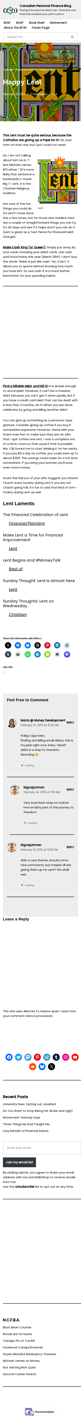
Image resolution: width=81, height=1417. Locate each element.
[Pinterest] (37, 1057)
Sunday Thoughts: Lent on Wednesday (28, 603)
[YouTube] (75, 1057)
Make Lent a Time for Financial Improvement (33, 537)
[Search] (72, 36)
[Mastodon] (27, 1057)
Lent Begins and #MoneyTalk (32, 560)
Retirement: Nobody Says (21, 1117)
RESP (7, 23)
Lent (54, 94)
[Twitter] (18, 1057)
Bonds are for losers (17, 1334)
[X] (51, 1066)
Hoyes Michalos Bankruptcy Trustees (29, 1354)
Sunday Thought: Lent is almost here (39, 580)
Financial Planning (27, 523)
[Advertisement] (40, 334)
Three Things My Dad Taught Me (26, 1124)
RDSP (20, 23)
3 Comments (38, 94)
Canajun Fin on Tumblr (19, 1341)
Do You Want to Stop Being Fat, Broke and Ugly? (38, 1111)
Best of (16, 569)
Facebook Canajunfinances (23, 1347)
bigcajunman (34, 787)
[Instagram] (65, 1057)
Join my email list (19, 1162)
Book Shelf (37, 23)
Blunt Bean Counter (17, 1327)
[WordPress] (46, 1057)
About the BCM (15, 28)
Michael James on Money (21, 1361)
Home (32, 70)
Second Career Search (19, 1374)
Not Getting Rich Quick (19, 1367)
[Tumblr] (56, 1057)
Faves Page (41, 28)
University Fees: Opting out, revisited (29, 1104)
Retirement (58, 23)
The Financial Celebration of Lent (35, 514)
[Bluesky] (42, 1066)
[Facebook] (9, 1057)
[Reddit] (32, 1066)
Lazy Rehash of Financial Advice (26, 1131)
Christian (18, 614)
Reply (70, 723)
